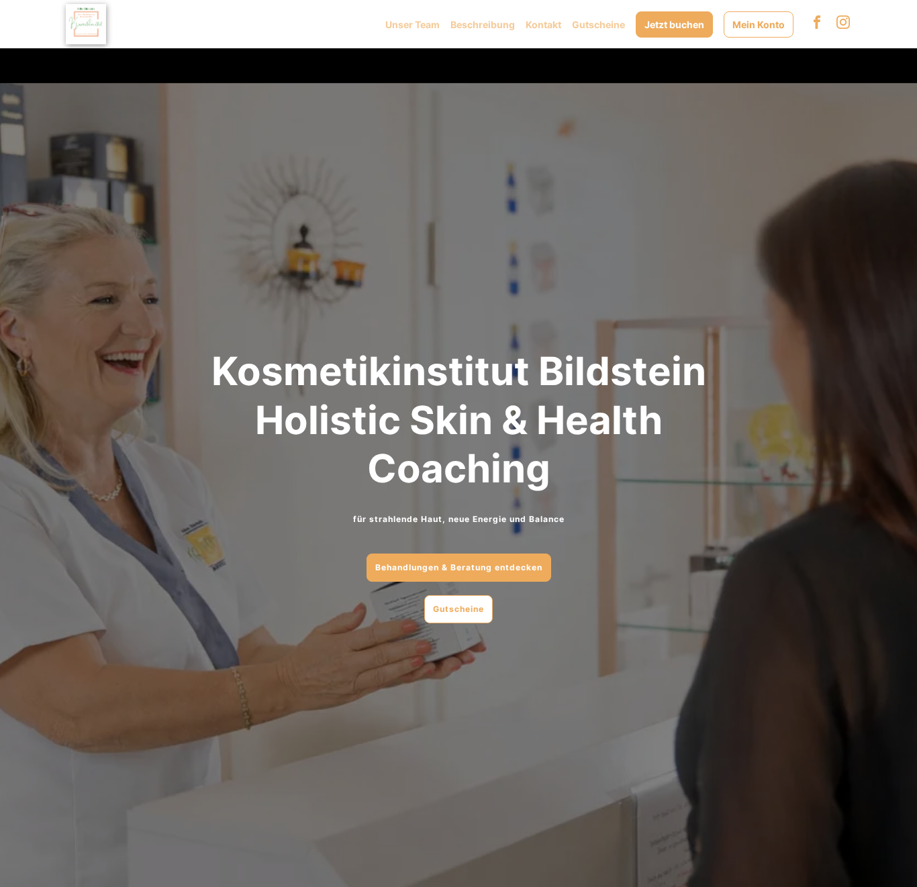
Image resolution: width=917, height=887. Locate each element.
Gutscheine (598, 24)
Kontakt (543, 24)
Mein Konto (758, 24)
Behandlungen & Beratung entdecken (458, 567)
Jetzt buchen (674, 24)
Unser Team (412, 24)
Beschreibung (482, 24)
